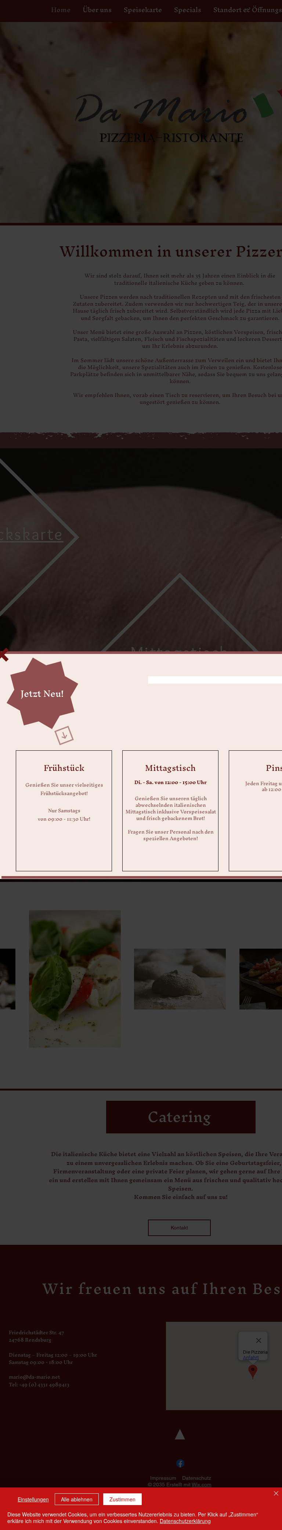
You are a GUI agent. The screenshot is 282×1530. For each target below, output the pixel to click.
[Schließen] (276, 1494)
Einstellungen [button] (33, 1499)
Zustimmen (122, 1499)
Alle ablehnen (77, 1499)
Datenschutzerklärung (185, 1521)
